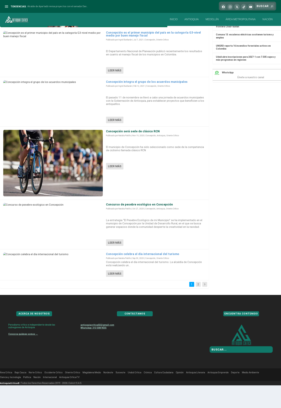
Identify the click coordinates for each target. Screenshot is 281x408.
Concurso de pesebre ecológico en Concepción (139, 204)
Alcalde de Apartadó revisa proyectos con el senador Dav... (57, 6)
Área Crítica (6, 372)
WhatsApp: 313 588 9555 (93, 328)
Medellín (212, 19)
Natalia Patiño (124, 135)
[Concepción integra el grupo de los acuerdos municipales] (53, 82)
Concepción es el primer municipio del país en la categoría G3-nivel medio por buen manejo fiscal (153, 34)
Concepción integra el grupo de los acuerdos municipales (147, 81)
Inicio (174, 19)
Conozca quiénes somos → (23, 334)
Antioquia (191, 19)
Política (27, 377)
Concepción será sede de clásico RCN (133, 131)
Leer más (114, 70)
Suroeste (120, 372)
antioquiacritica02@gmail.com (97, 325)
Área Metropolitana (241, 19)
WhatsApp (228, 72)
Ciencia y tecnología (10, 377)
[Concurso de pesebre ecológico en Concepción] (53, 204)
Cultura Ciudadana (163, 372)
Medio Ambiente (250, 372)
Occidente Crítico (53, 372)
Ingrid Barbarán (125, 40)
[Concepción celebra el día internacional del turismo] (53, 254)
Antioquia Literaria (195, 372)
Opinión (180, 372)
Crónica (148, 372)
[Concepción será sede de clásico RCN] (53, 163)
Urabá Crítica (134, 372)
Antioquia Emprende (218, 372)
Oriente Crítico (162, 40)
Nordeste (108, 372)
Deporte (235, 372)
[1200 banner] (97, 26)
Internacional (50, 377)
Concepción (150, 40)
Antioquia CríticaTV (69, 377)
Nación (267, 19)
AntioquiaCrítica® (9, 383)
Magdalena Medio (92, 372)
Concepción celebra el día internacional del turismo (142, 254)
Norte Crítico (35, 372)
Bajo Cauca (20, 372)
